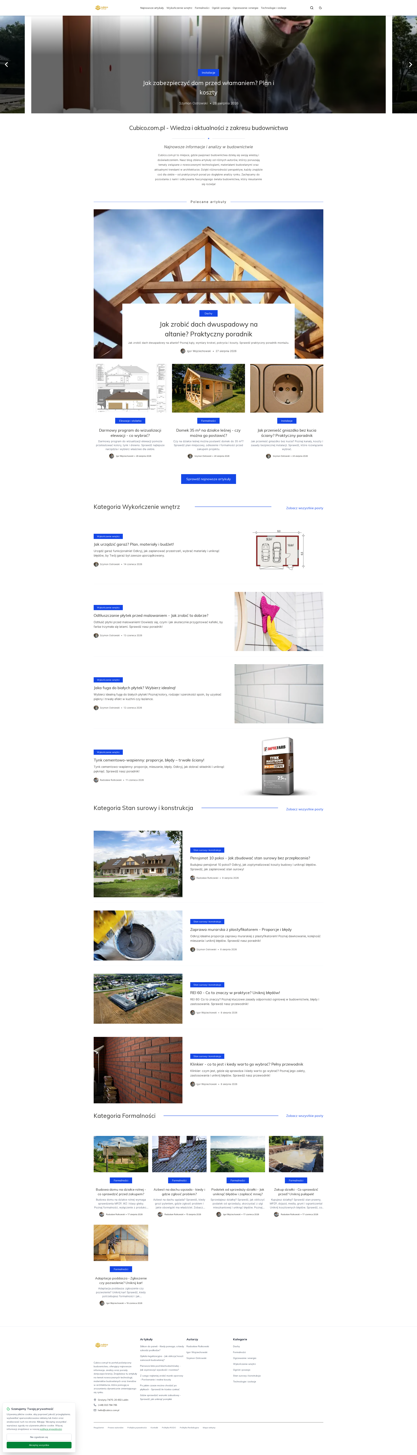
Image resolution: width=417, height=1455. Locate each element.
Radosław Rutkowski (198, 1346)
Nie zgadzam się (39, 1437)
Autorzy (192, 1339)
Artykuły (146, 1339)
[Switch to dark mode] (320, 8)
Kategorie (240, 1339)
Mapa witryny (209, 1427)
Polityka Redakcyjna (189, 1427)
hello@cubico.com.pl (108, 1410)
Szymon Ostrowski (196, 1358)
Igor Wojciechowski (197, 1352)
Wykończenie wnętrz (179, 7)
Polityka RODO (169, 1427)
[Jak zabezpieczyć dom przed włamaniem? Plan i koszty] (208, 64)
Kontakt (154, 1427)
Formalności (202, 7)
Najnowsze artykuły (152, 7)
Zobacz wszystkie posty (304, 508)
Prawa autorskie (115, 1427)
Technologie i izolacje (273, 7)
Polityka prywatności (137, 1427)
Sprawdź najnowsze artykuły (208, 479)
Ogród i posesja (221, 7)
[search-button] (312, 8)
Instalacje (208, 72)
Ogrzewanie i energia (245, 7)
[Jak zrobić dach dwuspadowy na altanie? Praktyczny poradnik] (208, 284)
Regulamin (99, 1427)
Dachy (208, 313)
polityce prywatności (51, 1429)
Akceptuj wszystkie (39, 1445)
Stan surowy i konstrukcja (207, 850)
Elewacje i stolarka (130, 420)
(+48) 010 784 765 (107, 1405)
